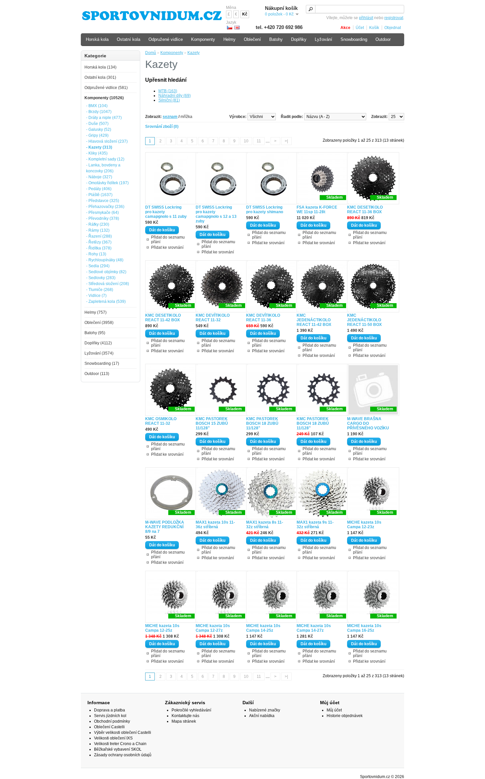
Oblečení (252, 39)
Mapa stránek (184, 721)
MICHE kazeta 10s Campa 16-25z (364, 628)
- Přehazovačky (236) (105, 206)
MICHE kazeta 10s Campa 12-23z (364, 524)
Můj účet (334, 710)
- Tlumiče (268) (99, 289)
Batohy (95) (94, 333)
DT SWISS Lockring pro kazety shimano (264, 209)
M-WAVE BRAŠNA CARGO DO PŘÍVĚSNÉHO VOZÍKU (368, 423)
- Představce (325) (102, 200)
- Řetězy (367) (99, 242)
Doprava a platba (109, 710)
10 (246, 141)
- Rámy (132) (98, 230)
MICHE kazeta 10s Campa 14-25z (263, 628)
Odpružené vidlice (165, 39)
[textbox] (355, 9)
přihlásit (366, 17)
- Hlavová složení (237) (107, 141)
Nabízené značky (264, 710)
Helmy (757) (95, 312)
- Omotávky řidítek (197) (107, 183)
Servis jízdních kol (110, 715)
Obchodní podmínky (112, 721)
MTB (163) (167, 91)
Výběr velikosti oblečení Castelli (122, 732)
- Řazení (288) (99, 236)
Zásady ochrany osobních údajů (122, 755)
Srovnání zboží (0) (161, 126)
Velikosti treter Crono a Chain (120, 743)
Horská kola (97, 39)
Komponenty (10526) (104, 98)
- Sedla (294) (98, 266)
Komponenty (171, 52)
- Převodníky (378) (102, 218)
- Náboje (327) (99, 177)
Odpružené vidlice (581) (106, 87)
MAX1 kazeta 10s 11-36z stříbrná (215, 524)
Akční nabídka (262, 715)
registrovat (393, 17)
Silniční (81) (169, 100)
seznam (170, 116)
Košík (374, 27)
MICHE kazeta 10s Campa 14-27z (314, 628)
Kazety (193, 52)
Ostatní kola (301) (100, 77)
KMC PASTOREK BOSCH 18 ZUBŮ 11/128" (262, 423)
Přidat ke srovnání (167, 247)
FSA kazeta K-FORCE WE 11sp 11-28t (317, 209)
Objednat (392, 27)
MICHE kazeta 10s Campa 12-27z (213, 628)
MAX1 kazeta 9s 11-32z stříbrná (315, 524)
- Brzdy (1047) (99, 111)
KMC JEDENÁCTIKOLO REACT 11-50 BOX (364, 320)
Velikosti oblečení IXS (113, 738)
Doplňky (299, 39)
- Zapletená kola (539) (106, 301)
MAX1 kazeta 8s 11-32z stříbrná (264, 524)
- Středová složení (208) (107, 283)
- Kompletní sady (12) (105, 159)
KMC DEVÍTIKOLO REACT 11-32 (213, 317)
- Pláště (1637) (99, 194)
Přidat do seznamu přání (168, 239)
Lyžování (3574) (98, 353)
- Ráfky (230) (97, 224)
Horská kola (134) (100, 67)
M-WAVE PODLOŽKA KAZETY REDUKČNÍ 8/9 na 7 (164, 527)
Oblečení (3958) (98, 322)
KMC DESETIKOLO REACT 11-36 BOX (365, 209)
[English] (237, 27)
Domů (150, 52)
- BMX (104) (97, 105)
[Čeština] (229, 27)
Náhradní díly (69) (174, 95)
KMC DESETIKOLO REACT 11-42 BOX (163, 317)
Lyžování (323, 39)
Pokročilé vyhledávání (191, 710)
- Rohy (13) (96, 254)
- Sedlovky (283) (100, 277)
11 (259, 141)
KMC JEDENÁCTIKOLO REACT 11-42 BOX (314, 320)
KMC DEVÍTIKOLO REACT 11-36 (263, 317)
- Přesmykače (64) (102, 212)
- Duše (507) (97, 123)
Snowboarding (353, 39)
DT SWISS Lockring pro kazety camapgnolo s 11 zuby (166, 212)
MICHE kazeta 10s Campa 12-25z (162, 628)
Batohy (276, 39)
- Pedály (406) (99, 189)
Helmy (229, 39)
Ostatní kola (128, 39)
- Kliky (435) (97, 153)
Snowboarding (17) (101, 363)
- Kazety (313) (99, 147)
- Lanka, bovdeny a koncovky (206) (103, 168)
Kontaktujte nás (185, 715)
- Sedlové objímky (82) (106, 272)
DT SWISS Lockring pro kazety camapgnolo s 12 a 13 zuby (216, 214)
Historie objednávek (345, 715)
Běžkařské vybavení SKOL (118, 749)
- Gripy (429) (97, 135)
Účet (360, 27)
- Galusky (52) (98, 129)
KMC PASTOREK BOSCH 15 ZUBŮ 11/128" (212, 423)
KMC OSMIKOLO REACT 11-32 (161, 421)
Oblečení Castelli (109, 727)
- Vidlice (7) (96, 295)
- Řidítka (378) (99, 248)
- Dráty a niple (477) (104, 117)
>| (286, 141)
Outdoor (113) (96, 373)
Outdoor (383, 39)
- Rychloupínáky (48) (104, 260)
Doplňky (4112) (98, 343)
